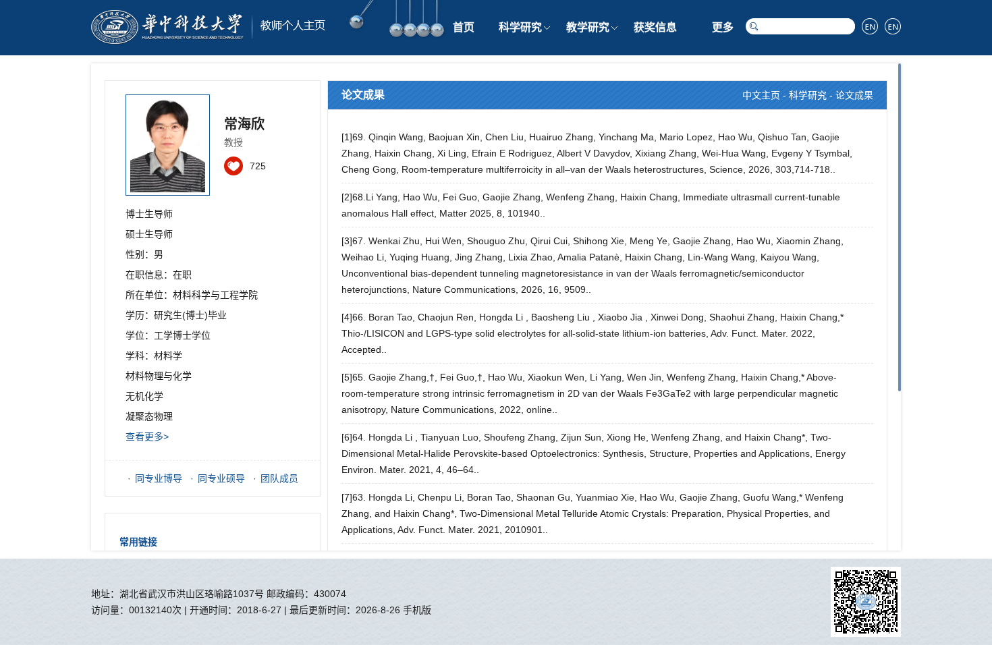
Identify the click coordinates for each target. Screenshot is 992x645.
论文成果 (854, 95)
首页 (463, 27)
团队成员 (279, 478)
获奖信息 (655, 27)
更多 (723, 27)
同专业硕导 (221, 478)
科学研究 (520, 27)
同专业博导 (158, 478)
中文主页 (761, 95)
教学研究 (587, 27)
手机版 (417, 610)
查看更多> (147, 436)
